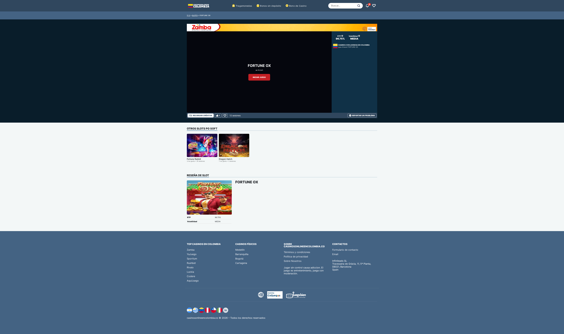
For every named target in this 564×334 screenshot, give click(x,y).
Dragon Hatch (225, 159)
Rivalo (190, 267)
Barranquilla (241, 254)
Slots (195, 15)
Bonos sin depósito (270, 6)
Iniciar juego (259, 77)
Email (335, 254)
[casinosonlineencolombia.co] (198, 6)
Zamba (190, 249)
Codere (191, 276)
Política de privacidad (296, 256)
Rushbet (191, 263)
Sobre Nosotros (292, 260)
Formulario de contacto (345, 249)
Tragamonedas (244, 6)
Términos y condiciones (297, 252)
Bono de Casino (297, 6)
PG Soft (260, 70)
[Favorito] (224, 115)
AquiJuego (193, 280)
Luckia (190, 271)
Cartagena (241, 263)
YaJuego (192, 254)
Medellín (240, 249)
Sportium (192, 258)
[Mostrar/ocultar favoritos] (374, 5)
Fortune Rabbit (194, 159)
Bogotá (239, 258)
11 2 (188, 15)
